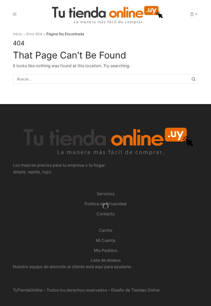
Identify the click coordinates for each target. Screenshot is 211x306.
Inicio (17, 34)
